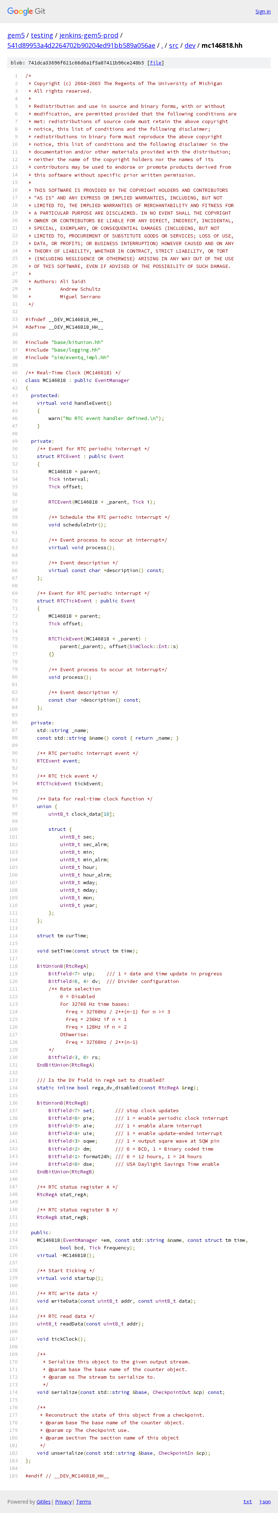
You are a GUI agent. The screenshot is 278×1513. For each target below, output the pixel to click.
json (265, 1501)
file (155, 63)
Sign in (263, 11)
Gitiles (44, 1501)
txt (247, 1501)
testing (42, 35)
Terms (83, 1501)
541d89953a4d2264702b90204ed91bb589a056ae (81, 45)
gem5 (16, 35)
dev (190, 45)
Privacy (63, 1501)
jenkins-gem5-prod (88, 35)
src (173, 45)
